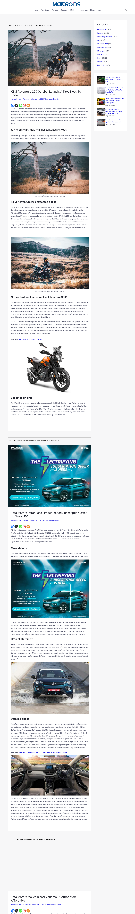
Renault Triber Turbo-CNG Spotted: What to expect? (113, 121)
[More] (28, 105)
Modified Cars (102, 47)
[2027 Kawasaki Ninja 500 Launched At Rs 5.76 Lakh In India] (101, 80)
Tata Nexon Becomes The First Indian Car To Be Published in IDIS (43, 752)
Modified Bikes (102, 44)
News (13, 99)
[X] (16, 105)
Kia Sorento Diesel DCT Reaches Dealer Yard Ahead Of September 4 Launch (114, 111)
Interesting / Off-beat (104, 37)
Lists (99, 40)
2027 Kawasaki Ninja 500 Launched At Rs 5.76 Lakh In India (114, 79)
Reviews (100, 62)
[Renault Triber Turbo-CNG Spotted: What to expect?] (101, 122)
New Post (100, 54)
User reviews (102, 65)
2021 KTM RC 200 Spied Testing (30, 339)
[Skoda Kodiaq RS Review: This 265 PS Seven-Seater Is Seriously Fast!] (101, 101)
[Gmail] (24, 105)
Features (100, 33)
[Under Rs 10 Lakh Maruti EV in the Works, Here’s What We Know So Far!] (101, 90)
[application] (75, 10)
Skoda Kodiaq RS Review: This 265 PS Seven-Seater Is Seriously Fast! (114, 101)
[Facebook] (13, 105)
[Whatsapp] (20, 105)
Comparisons (102, 29)
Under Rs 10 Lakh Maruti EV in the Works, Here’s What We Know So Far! (114, 90)
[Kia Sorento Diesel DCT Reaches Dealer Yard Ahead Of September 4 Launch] (101, 112)
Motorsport (101, 51)
